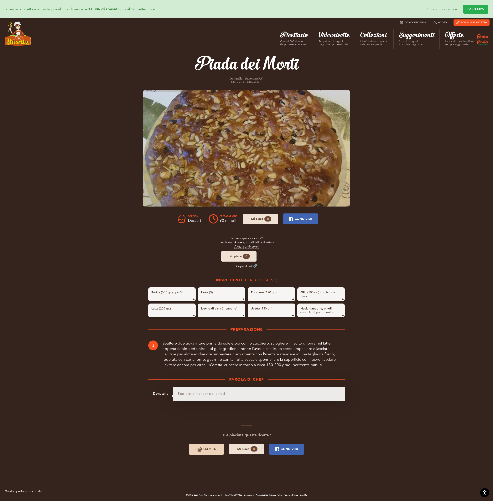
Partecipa (475, 9)
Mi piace (260, 219)
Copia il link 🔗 (246, 266)
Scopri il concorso (443, 9)
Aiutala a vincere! (246, 246)
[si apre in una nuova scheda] (246, 148)
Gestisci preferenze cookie (23, 491)
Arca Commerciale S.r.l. (210, 495)
